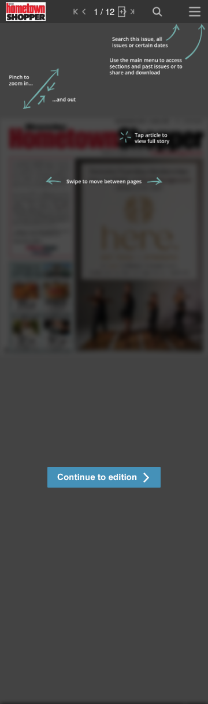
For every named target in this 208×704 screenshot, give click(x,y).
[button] (104, 479)
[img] (104, 363)
